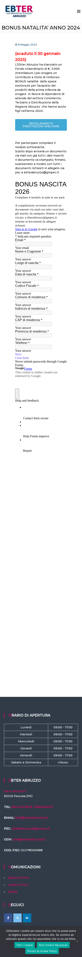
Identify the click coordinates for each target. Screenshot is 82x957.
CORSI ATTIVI (18, 885)
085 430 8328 (21, 807)
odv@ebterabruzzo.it (29, 839)
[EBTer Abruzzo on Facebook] (8, 918)
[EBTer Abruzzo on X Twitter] (17, 918)
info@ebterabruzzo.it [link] (31, 818)
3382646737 (43, 807)
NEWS (12, 892)
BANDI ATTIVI (18, 878)
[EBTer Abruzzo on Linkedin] (27, 918)
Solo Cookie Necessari (53, 945)
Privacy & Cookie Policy (42, 951)
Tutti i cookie (24, 945)
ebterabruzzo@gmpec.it (31, 828)
